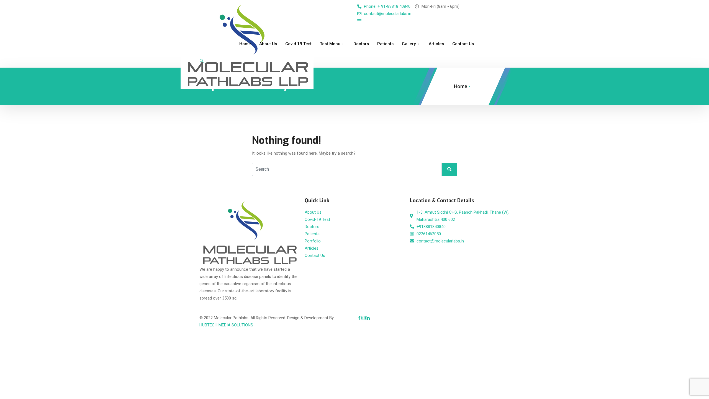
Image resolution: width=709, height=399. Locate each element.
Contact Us (463, 43)
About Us (268, 43)
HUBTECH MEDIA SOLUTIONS (226, 325)
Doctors (361, 43)
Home (245, 43)
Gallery (409, 43)
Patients (385, 43)
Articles (436, 43)
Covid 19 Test (298, 43)
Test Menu (330, 43)
